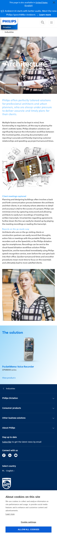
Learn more (10, 514)
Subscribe (6, 442)
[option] (28, 356)
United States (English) (36, 4)
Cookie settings (28, 522)
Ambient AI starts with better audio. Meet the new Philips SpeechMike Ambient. (31, 13)
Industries (9, 32)
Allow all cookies (28, 529)
